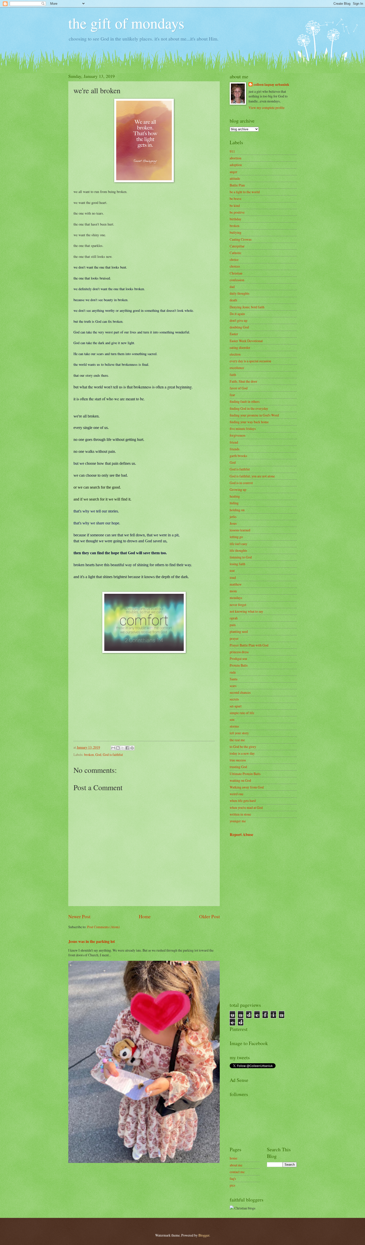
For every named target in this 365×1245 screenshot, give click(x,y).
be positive (237, 212)
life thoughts (238, 550)
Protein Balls (239, 665)
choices (235, 266)
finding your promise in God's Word (254, 415)
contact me (237, 1171)
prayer (234, 638)
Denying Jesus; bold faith (247, 307)
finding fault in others (244, 401)
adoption (236, 164)
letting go (236, 536)
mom (233, 591)
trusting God (238, 766)
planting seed (239, 631)
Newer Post (79, 916)
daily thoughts (239, 293)
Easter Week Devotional (246, 340)
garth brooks (238, 455)
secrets (234, 699)
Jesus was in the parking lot (91, 941)
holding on (237, 509)
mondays (236, 597)
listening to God (241, 557)
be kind (235, 205)
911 (232, 151)
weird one (236, 793)
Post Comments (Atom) (103, 926)
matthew (236, 584)
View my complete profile (267, 107)
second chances (240, 692)
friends (234, 449)
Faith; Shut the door (243, 381)
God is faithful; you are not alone (252, 476)
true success (238, 760)
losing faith (237, 563)
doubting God (239, 327)
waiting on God (240, 780)
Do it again (237, 313)
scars (233, 685)
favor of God (239, 388)
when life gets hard (243, 800)
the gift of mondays (126, 23)
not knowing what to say (246, 611)
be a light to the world (245, 191)
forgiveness (237, 435)
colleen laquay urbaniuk (271, 84)
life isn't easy (238, 543)
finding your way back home (249, 421)
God (98, 754)
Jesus (233, 523)
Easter (234, 333)
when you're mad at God (246, 807)
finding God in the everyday (249, 408)
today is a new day (242, 753)
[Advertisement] (263, 919)
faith (233, 374)
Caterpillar (237, 246)
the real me (237, 740)
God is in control (241, 482)
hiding (234, 503)
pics (232, 1185)
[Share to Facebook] (127, 747)
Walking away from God (247, 787)
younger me (238, 821)
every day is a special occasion (250, 361)
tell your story (239, 733)
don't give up (238, 320)
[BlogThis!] (117, 747)
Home (145, 916)
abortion (235, 158)
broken (89, 754)
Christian (236, 273)
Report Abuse (241, 834)
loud (233, 577)
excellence (237, 367)
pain (233, 624)
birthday (235, 219)
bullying (235, 232)
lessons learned (240, 530)
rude (233, 672)
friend (234, 442)
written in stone (240, 814)
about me (236, 1165)
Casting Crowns (241, 239)
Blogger (203, 1235)
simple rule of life (242, 712)
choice (234, 259)
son (232, 719)
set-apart (236, 706)
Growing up (238, 489)
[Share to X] (122, 747)
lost (232, 570)
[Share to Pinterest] (132, 747)
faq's (233, 1178)
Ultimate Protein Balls (245, 773)
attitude (235, 178)
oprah (234, 618)
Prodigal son (238, 658)
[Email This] (113, 747)
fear (232, 394)
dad (232, 286)
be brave (235, 198)
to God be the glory (243, 746)
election (235, 354)
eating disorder (240, 347)
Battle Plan (237, 185)
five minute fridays (243, 428)
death (233, 300)
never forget (238, 604)
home (233, 1158)
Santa (233, 679)
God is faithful (113, 754)
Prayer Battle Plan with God (249, 645)
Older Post (209, 916)
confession (237, 279)
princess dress (239, 651)
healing (235, 496)
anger (233, 171)
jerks (233, 516)
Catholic (235, 252)
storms (234, 726)
